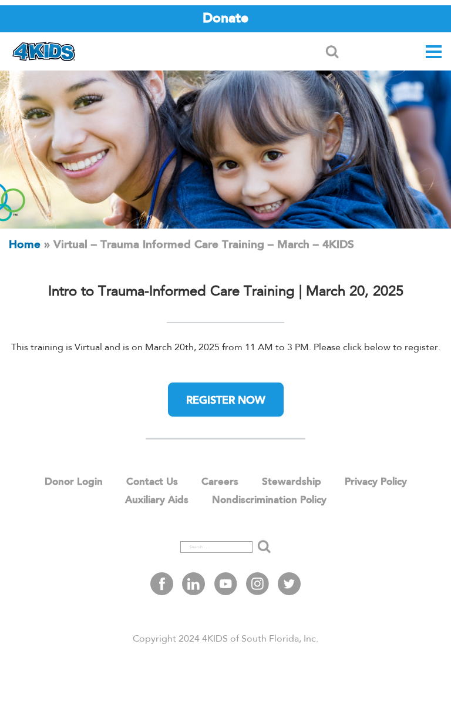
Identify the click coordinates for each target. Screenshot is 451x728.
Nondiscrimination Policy (269, 500)
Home (25, 245)
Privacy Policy (376, 482)
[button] (332, 52)
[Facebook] (161, 583)
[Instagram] (257, 583)
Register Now (225, 400)
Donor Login (74, 482)
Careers (219, 482)
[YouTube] (225, 583)
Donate (225, 18)
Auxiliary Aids (157, 500)
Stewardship (291, 482)
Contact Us (152, 482)
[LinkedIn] (193, 583)
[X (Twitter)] (289, 583)
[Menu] (434, 52)
